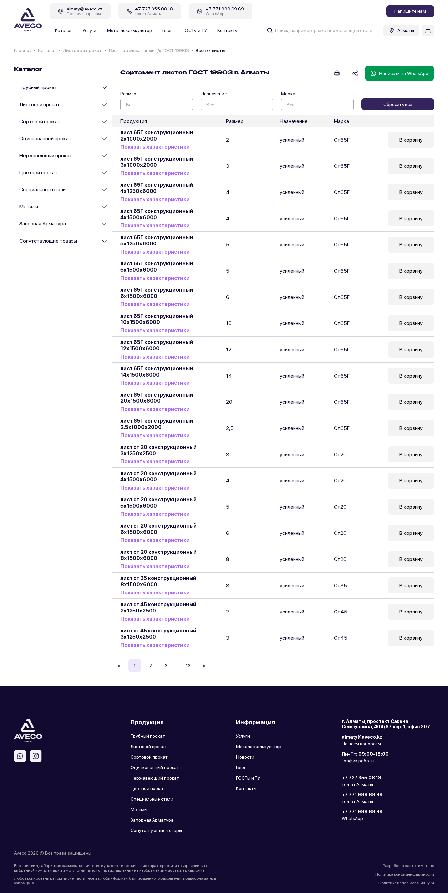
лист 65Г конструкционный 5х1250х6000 (156, 240)
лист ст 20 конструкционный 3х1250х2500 (158, 450)
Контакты (227, 30)
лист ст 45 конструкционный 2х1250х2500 (158, 607)
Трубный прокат (38, 87)
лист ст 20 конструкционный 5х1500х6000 (158, 502)
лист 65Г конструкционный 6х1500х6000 (156, 293)
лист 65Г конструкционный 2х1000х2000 (156, 135)
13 (188, 665)
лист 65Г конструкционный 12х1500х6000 (156, 345)
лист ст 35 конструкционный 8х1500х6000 (158, 581)
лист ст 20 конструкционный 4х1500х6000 (158, 476)
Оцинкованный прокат (45, 138)
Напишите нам (410, 11)
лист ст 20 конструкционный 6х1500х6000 (158, 529)
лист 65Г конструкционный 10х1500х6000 (156, 319)
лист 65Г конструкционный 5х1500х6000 (156, 267)
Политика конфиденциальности (404, 874)
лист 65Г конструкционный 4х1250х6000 (156, 188)
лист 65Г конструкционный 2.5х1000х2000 (156, 424)
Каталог (63, 30)
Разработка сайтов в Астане (408, 866)
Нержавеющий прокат (45, 155)
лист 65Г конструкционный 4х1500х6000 (156, 214)
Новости (245, 757)
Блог (167, 30)
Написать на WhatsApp (403, 73)
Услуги (89, 30)
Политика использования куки (406, 883)
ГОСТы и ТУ (195, 30)
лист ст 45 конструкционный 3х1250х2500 (158, 634)
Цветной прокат (38, 172)
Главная (22, 50)
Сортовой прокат (40, 121)
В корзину (411, 140)
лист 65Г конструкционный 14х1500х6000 (156, 371)
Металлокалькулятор (129, 30)
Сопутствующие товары (48, 241)
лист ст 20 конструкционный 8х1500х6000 (158, 555)
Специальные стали (42, 189)
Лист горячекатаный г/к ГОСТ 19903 (149, 50)
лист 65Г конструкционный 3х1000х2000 (156, 162)
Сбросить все (397, 104)
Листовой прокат (82, 50)
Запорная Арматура (42, 224)
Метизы (28, 207)
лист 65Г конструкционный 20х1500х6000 (156, 398)
